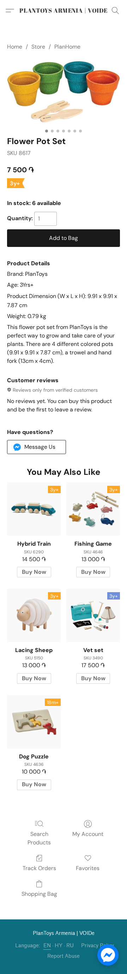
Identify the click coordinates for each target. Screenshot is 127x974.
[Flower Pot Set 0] (63, 92)
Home (14, 46)
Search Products (39, 838)
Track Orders (39, 868)
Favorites (87, 868)
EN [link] (47, 946)
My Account (87, 834)
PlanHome (67, 46)
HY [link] (59, 946)
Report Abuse (63, 956)
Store (38, 46)
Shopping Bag (39, 894)
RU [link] (70, 946)
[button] (63, 10)
